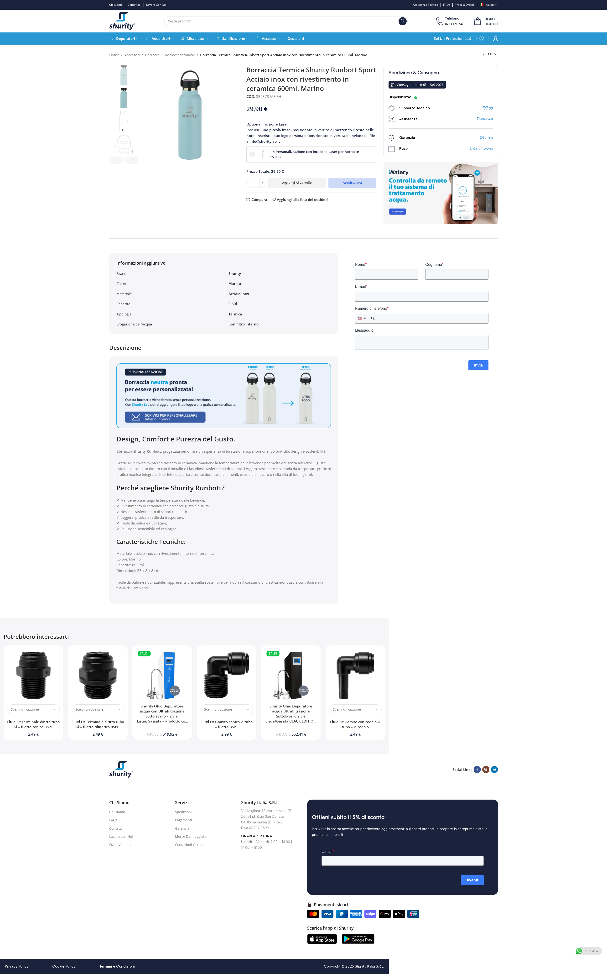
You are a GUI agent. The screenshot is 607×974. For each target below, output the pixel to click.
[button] (116, 160)
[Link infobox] (450, 21)
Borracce (152, 54)
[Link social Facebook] (477, 769)
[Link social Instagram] (485, 769)
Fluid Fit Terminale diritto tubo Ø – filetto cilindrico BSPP (98, 724)
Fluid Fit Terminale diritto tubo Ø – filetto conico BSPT (33, 724)
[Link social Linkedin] (494, 769)
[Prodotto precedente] (484, 55)
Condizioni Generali (191, 844)
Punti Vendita (120, 844)
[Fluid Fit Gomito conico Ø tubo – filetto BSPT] (226, 675)
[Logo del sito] (122, 20)
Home (114, 54)
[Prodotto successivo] (495, 55)
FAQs (113, 820)
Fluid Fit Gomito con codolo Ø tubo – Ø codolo (355, 724)
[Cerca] (403, 21)
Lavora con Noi (121, 836)
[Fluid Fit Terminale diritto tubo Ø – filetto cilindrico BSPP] (98, 675)
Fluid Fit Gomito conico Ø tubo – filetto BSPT (227, 724)
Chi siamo (117, 812)
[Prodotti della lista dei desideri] (481, 38)
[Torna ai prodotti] (489, 55)
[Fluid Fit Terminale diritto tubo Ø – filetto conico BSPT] (33, 675)
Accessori (132, 54)
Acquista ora (352, 182)
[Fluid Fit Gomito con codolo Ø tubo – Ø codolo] (355, 675)
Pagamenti (183, 820)
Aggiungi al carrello (297, 182)
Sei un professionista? (453, 38)
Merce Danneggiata (190, 836)
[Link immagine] (121, 769)
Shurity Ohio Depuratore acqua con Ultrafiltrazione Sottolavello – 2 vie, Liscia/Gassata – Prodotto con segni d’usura (162, 716)
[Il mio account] (495, 38)
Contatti (115, 828)
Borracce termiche (180, 54)
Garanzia (182, 828)
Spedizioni (183, 812)
